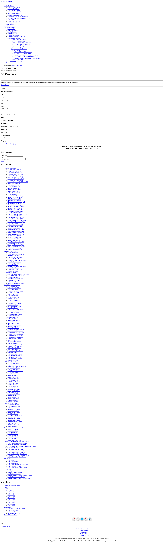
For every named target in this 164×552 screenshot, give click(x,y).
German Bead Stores (13, 378)
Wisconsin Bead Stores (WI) (15, 248)
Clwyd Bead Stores (13, 294)
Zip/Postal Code (5, 159)
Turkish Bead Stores (13, 401)
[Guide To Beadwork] (7, 1)
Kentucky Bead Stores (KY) (15, 195)
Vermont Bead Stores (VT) (15, 240)
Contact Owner (5, 85)
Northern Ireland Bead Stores (15, 334)
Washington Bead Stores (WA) (16, 245)
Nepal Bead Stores (13, 414)
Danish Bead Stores (13, 372)
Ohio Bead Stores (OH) (14, 223)
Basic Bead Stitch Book (14, 38)
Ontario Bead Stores (13, 265)
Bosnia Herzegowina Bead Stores (17, 366)
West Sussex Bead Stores (14, 357)
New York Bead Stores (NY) (15, 219)
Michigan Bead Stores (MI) (15, 203)
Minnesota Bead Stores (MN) (15, 205)
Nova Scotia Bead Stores (14, 262)
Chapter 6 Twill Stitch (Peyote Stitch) (21, 53)
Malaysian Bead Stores (14, 412)
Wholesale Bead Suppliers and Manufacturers (20, 18)
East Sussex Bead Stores (14, 306)
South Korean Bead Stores (15, 421)
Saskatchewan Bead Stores (15, 269)
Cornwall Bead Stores (13, 297)
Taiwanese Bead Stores (14, 423)
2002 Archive (11, 495)
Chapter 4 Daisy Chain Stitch (19, 49)
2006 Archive (11, 501)
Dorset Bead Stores (13, 305)
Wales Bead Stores (13, 352)
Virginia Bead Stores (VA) (15, 243)
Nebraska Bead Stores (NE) (15, 211)
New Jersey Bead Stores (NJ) (15, 215)
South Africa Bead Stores (14, 440)
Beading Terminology (13, 35)
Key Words (4, 155)
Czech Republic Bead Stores (15, 371)
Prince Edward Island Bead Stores (17, 266)
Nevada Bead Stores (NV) (15, 212)
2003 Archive (11, 496)
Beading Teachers (12, 22)
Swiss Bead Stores (13, 400)
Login (13, 65)
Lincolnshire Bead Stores (14, 321)
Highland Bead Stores (13, 315)
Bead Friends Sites (13, 30)
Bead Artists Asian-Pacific (15, 466)
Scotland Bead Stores (13, 340)
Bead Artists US (12, 460)
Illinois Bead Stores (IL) (14, 189)
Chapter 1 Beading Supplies (18, 41)
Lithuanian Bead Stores (14, 389)
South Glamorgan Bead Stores (16, 345)
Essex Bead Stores (13, 308)
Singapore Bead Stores (14, 420)
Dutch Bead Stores (13, 374)
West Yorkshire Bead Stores (15, 358)
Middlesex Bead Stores (14, 326)
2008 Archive (11, 504)
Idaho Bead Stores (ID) (14, 188)
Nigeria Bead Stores (13, 438)
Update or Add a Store (10, 24)
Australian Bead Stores (14, 10)
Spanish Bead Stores (13, 397)
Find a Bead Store (9, 6)
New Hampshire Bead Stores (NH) (17, 214)
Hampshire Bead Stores (14, 312)
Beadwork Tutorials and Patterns (16, 36)
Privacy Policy (84, 530)
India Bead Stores (12, 408)
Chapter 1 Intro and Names (18, 39)
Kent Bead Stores (12, 318)
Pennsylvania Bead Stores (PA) (16, 228)
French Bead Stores (13, 377)
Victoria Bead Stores (13, 282)
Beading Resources (9, 27)
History (6, 488)
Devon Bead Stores (13, 302)
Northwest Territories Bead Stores (17, 260)
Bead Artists (11, 19)
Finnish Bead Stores (13, 375)
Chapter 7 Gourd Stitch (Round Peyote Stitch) (23, 56)
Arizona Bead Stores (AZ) (15, 172)
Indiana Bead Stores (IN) (14, 191)
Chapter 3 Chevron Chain (18, 47)
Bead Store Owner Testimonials (16, 508)
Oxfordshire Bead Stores (14, 338)
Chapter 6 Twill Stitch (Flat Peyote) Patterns (26, 55)
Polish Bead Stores (13, 392)
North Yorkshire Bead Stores (15, 331)
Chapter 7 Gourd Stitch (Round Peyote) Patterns (27, 58)
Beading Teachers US (13, 471)
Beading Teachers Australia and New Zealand (20, 475)
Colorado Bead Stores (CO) (15, 177)
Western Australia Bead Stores (16, 283)
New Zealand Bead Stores (15, 415)
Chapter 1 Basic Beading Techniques (21, 42)
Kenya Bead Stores (13, 434)
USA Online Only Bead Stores (16, 449)
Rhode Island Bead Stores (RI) (16, 231)
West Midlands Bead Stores (15, 355)
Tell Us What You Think (10, 515)
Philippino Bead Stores (14, 418)
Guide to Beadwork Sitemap (83, 529)
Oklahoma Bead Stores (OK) (15, 225)
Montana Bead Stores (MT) (15, 209)
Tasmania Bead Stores (13, 280)
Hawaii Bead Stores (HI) (14, 186)
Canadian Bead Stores (13, 9)
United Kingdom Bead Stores (15, 12)
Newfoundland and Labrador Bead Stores (19, 258)
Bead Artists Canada (13, 461)
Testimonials (7, 507)
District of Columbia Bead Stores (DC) (18, 182)
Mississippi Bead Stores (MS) (15, 206)
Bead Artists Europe (13, 463)
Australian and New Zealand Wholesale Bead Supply (22, 446)
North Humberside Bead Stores (16, 329)
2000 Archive (11, 492)
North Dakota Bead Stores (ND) (16, 222)
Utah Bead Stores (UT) (14, 239)
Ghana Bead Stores (13, 431)
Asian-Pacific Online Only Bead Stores (18, 455)
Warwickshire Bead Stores (15, 354)
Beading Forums (12, 32)
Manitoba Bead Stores (13, 255)
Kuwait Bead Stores (13, 435)
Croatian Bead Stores (13, 369)
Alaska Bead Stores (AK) (14, 171)
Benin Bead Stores (13, 429)
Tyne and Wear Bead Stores (15, 351)
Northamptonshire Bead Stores (16, 332)
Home (5, 4)
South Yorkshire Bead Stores (15, 346)
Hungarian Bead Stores (14, 381)
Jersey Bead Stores (13, 317)
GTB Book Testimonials (14, 511)
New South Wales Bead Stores (16, 275)
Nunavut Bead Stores (13, 263)
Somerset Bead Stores (13, 343)
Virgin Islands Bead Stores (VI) (16, 242)
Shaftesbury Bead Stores (14, 341)
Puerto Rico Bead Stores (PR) (16, 229)
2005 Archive (11, 499)
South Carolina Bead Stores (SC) (16, 232)
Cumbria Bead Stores (13, 298)
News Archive (8, 490)
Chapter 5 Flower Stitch (17, 50)
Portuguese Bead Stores (14, 394)
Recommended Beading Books (16, 61)
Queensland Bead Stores (14, 277)
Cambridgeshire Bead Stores (15, 291)
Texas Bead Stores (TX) (14, 237)
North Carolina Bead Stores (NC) (17, 220)
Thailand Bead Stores (13, 424)
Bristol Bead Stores (13, 289)
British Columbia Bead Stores (16, 254)
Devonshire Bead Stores (14, 303)
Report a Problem (83, 535)
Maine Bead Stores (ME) (14, 199)
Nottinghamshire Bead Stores (15, 337)
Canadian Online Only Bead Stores (17, 451)
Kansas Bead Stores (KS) (14, 194)
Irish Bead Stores (12, 384)
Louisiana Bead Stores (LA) (8, 144)
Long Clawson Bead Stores (15, 323)
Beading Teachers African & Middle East (19, 478)
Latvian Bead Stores (13, 388)
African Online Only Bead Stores (17, 457)
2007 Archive (11, 502)
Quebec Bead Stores (13, 268)
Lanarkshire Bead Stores (14, 320)
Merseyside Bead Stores (14, 325)
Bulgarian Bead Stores (14, 368)
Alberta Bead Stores (13, 252)
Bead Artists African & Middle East (17, 467)
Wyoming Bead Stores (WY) (15, 249)
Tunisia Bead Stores (13, 426)
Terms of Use (83, 533)
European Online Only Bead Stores (17, 454)
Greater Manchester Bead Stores (16, 311)
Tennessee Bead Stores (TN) (15, 235)
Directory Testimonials (14, 510)
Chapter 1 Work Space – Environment (21, 44)
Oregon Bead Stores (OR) (15, 226)
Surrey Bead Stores (13, 349)
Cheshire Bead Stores (13, 292)
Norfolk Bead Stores (13, 328)
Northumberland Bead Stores (15, 335)
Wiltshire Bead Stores (13, 360)
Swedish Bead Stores (13, 398)
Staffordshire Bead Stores (14, 348)
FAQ (5, 487)
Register (19, 65)
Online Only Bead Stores (14, 21)
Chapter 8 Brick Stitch (17, 59)
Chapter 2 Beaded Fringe (18, 46)
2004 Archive (11, 498)
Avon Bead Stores (12, 286)
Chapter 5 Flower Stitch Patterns (23, 52)
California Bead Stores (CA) (15, 176)
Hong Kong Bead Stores (14, 406)
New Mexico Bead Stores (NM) (16, 217)
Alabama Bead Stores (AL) (15, 169)
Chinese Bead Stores (13, 404)
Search (2, 161)
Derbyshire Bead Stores (14, 300)
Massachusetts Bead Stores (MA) (16, 202)
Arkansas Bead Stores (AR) (15, 174)
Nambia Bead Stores (13, 437)
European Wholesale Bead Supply (17, 444)
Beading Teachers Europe (14, 474)
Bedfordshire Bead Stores (14, 288)
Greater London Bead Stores (15, 309)
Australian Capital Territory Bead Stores (18, 274)
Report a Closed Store (10, 26)
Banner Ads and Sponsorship (12, 485)
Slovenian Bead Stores (14, 395)
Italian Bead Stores (13, 386)
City (2, 157)
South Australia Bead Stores (15, 278)
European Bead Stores (14, 13)
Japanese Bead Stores (13, 411)
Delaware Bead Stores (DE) (15, 180)
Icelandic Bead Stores (13, 383)
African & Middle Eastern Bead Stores (18, 16)
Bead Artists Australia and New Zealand (18, 464)
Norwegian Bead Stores (14, 391)
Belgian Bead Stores (13, 364)
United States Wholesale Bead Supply (18, 443)
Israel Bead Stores (12, 432)
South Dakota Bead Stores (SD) (16, 234)
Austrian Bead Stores (13, 363)
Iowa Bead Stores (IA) (14, 192)
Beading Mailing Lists (13, 33)
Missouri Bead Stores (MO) (15, 208)
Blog (5, 62)
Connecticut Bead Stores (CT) (16, 179)
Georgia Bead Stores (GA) (15, 185)
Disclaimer (84, 532)
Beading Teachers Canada (15, 472)
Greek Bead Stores (13, 380)
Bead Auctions (11, 29)
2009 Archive (11, 505)
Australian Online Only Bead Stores (17, 452)
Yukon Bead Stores (13, 271)
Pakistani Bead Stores (13, 417)
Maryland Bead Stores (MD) (15, 200)
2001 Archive (11, 493)
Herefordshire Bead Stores (15, 314)
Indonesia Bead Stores (14, 409)
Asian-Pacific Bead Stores (15, 15)
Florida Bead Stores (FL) (14, 183)
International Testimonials (14, 513)
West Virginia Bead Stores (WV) (16, 246)
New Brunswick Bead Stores (15, 257)
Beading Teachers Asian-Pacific (16, 477)
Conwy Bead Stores (13, 295)
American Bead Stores (14, 7)
